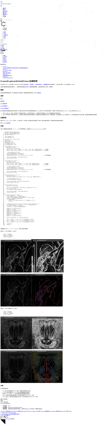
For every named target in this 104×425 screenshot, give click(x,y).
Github (6, 49)
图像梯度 (2, 101)
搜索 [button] (5, 16)
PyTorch (4, 59)
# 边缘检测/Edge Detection (22, 411)
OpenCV (4, 58)
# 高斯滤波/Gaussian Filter (60, 411)
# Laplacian (33, 411)
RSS (5, 15)
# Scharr (42, 411)
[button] (52, 6)
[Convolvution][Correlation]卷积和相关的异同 (9, 414)
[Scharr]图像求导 (3, 106)
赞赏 (2, 400)
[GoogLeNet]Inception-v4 (8, 77)
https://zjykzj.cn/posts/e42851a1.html (15, 407)
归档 (5, 14)
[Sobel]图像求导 (3, 103)
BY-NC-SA (28, 408)
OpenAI (4, 57)
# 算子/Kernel (69, 411)
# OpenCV (2, 411)
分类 (5, 12)
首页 (5, 8)
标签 (6, 11)
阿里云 (4, 55)
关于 (5, 9)
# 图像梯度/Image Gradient (49, 411)
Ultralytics (5, 62)
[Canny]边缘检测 (6, 123)
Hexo (3, 418)
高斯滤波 (39, 92)
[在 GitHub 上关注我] (2, 423)
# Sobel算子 (38, 411)
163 (2, 49)
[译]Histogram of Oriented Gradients (9, 412)
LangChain (5, 56)
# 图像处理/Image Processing (10, 411)
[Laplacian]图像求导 (4, 108)
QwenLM (5, 60)
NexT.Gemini (7, 418)
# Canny (29, 411)
